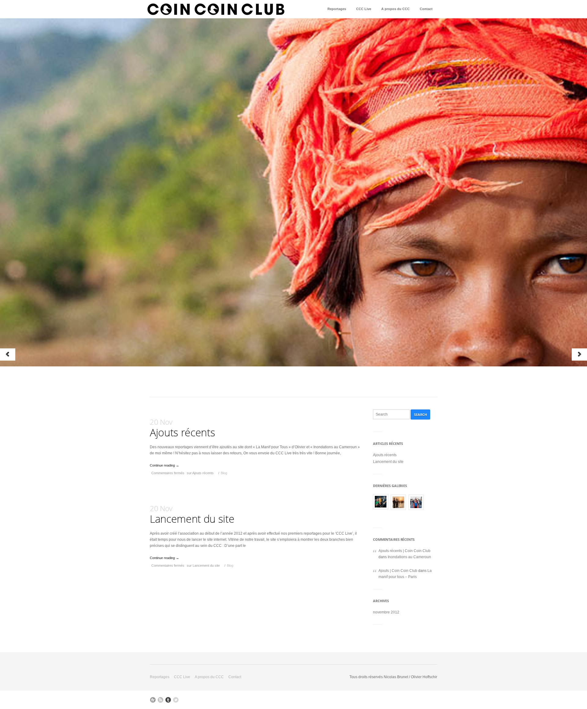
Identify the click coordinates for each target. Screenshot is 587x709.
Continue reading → (164, 465)
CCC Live (363, 9)
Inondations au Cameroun (409, 557)
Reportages (336, 9)
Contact (426, 9)
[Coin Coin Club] (216, 10)
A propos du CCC (395, 9)
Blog (224, 473)
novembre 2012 (386, 612)
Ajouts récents (182, 428)
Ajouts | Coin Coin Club (397, 571)
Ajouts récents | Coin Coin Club (404, 551)
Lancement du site (192, 514)
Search (420, 414)
